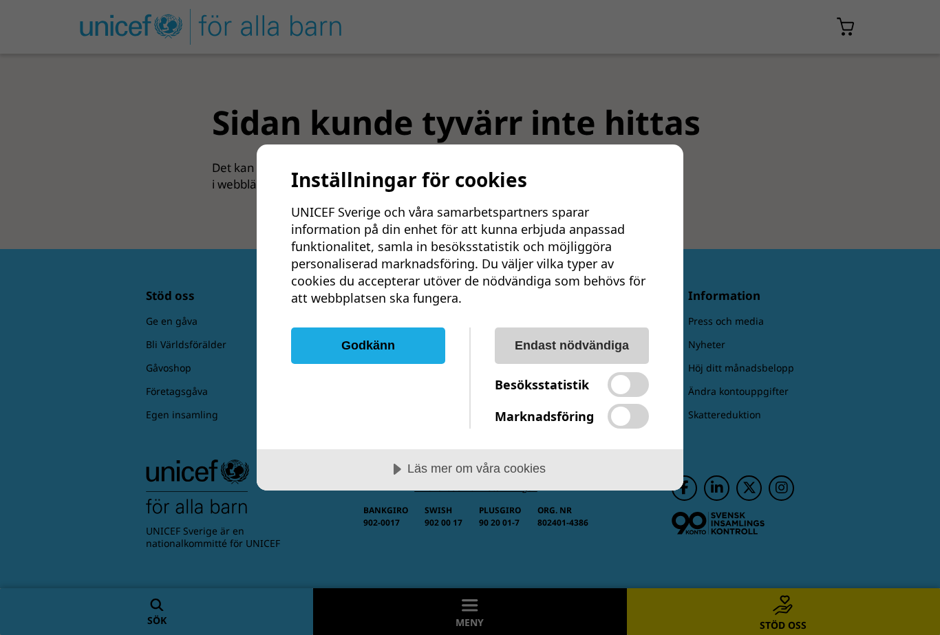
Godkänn (368, 345)
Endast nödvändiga (572, 345)
